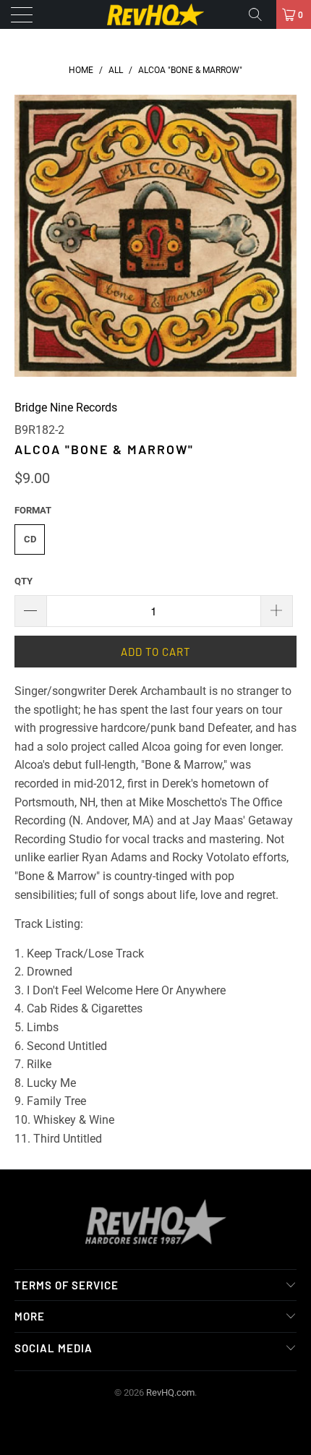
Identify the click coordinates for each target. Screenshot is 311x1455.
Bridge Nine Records (65, 407)
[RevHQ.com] (156, 14)
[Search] (260, 14)
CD (30, 539)
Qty (23, 581)
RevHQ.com (170, 1392)
